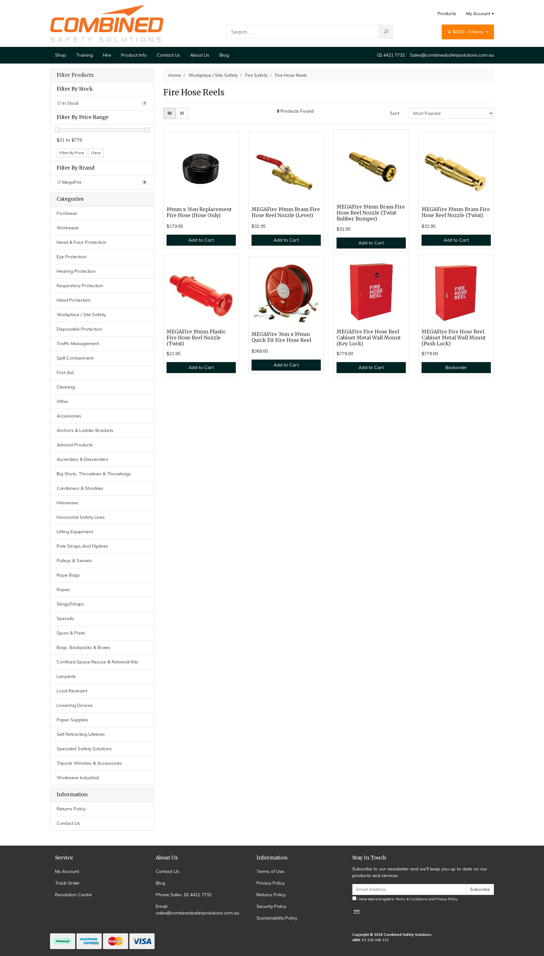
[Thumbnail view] (169, 113)
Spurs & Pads (71, 633)
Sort (394, 113)
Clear (96, 152)
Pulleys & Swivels (74, 560)
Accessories (69, 416)
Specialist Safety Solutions (84, 749)
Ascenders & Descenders (82, 459)
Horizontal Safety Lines (81, 517)
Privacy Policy (271, 883)
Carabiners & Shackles (80, 488)
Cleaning (66, 387)
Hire (107, 55)
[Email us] (357, 911)
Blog (224, 55)
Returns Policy (71, 809)
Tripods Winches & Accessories (89, 763)
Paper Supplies (72, 720)
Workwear (68, 228)
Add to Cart (201, 240)
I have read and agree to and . (407, 899)
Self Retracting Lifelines (81, 734)
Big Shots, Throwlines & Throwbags (94, 474)
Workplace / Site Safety (81, 314)
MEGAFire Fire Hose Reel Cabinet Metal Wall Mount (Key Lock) (369, 338)
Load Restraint (72, 691)
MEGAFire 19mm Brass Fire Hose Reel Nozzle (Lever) (286, 212)
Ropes (63, 589)
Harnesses (67, 503)
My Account (478, 13)
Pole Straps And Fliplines (82, 546)
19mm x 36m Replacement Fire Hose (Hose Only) (199, 212)
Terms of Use (270, 871)
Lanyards (66, 676)
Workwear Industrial (78, 777)
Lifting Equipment (75, 531)
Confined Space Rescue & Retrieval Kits (97, 662)
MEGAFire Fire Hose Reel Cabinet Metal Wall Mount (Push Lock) (454, 338)
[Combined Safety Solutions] (106, 23)
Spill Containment (75, 358)
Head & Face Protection (81, 242)
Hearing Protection (76, 271)
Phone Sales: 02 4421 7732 (184, 894)
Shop (60, 55)
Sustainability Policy (277, 918)
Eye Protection (72, 257)
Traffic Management (78, 343)
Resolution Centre (73, 894)
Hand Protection (74, 300)
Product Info (134, 55)
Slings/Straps (70, 604)
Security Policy (271, 906)
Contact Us (168, 55)
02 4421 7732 (391, 55)
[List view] (182, 113)
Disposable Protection (79, 329)
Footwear (67, 213)
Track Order (67, 883)
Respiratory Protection (80, 285)
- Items (469, 32)
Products (447, 13)
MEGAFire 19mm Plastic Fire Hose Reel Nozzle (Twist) (196, 338)
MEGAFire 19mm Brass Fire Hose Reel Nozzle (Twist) (456, 212)
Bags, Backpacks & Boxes (83, 647)
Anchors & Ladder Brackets (85, 430)
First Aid (65, 372)
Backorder (456, 367)
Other (62, 401)
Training (84, 55)
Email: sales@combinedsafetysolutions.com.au (197, 909)
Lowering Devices (75, 705)
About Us (199, 55)
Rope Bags (68, 575)
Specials (65, 618)
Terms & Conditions (411, 899)
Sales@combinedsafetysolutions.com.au (452, 55)
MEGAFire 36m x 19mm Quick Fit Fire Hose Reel (281, 337)
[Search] (386, 32)
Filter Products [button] (75, 75)
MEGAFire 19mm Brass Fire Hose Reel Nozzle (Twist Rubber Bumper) (371, 213)
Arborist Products (75, 445)
